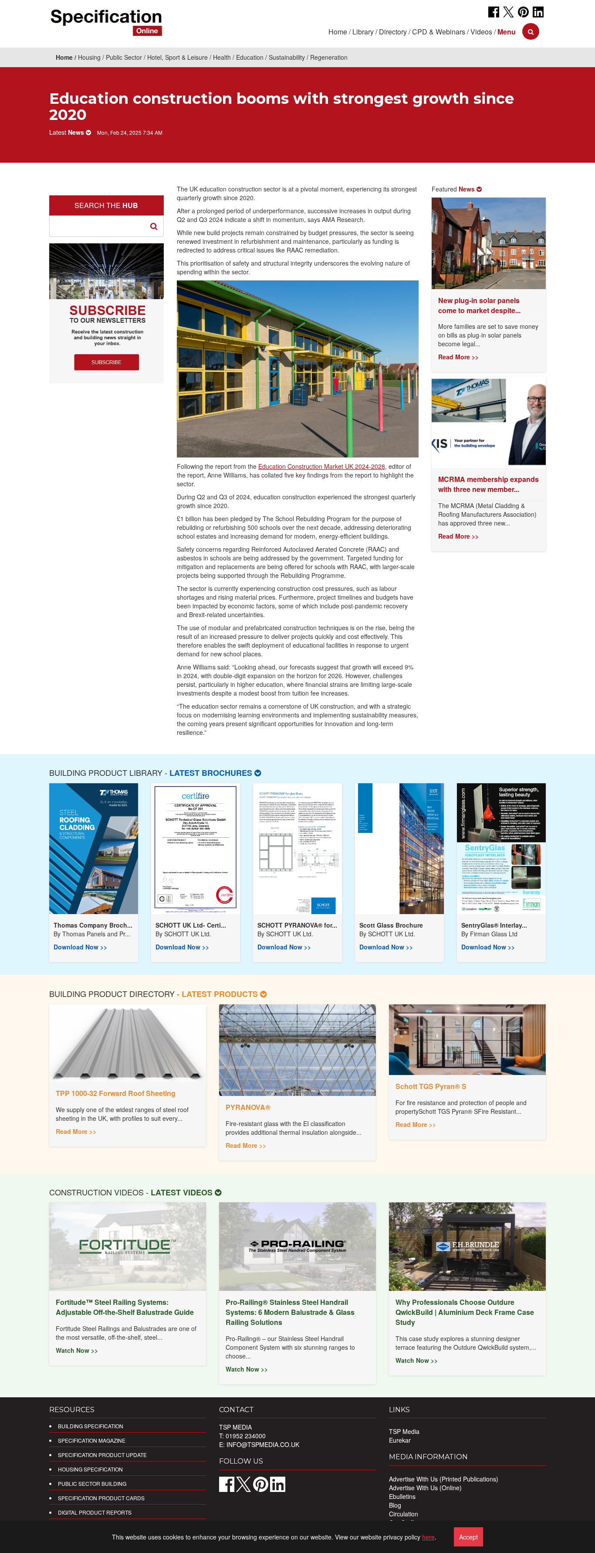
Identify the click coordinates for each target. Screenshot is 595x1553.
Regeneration (329, 57)
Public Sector (124, 57)
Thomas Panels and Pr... (96, 933)
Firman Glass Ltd (493, 933)
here (428, 1537)
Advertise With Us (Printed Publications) (443, 1478)
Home (337, 32)
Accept (468, 1537)
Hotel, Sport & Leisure (177, 57)
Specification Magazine (91, 1440)
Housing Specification (90, 1469)
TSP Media (404, 1431)
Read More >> (458, 356)
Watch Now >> (77, 1350)
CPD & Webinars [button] (438, 32)
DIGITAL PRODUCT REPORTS (95, 1512)
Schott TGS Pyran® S (431, 1086)
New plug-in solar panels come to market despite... (479, 305)
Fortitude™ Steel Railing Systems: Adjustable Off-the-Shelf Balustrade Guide (125, 1307)
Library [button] (363, 32)
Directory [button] (393, 32)
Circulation (403, 1513)
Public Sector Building (92, 1483)
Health (222, 57)
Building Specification (90, 1426)
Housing (89, 57)
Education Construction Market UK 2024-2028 (321, 466)
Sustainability (287, 57)
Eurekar (400, 1440)
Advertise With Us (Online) (425, 1487)
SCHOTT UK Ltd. (187, 933)
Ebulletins (402, 1496)
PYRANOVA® (248, 1107)
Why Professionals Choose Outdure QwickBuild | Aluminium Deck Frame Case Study (465, 1312)
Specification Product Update (102, 1454)
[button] (506, 31)
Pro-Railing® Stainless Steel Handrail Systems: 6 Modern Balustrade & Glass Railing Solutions (290, 1312)
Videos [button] (481, 32)
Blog (395, 1505)
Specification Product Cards (101, 1498)
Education (250, 57)
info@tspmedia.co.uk (263, 1444)
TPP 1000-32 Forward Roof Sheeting (116, 1093)
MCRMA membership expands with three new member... (488, 484)
